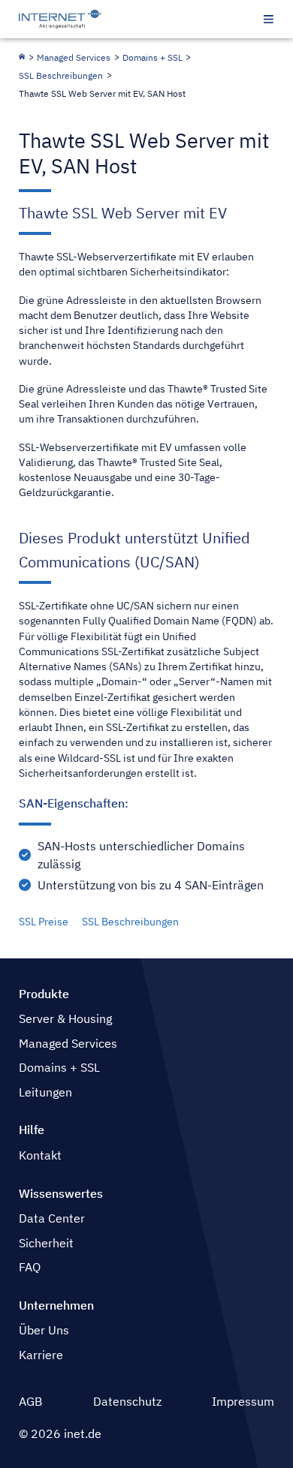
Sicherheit (46, 1242)
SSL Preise (43, 921)
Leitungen (45, 1091)
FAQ (30, 1266)
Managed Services (73, 57)
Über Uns (44, 1329)
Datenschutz (127, 1401)
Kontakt (40, 1155)
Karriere (41, 1354)
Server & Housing (65, 1018)
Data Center (52, 1218)
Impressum (243, 1401)
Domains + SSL (152, 57)
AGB (30, 1401)
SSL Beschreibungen (61, 75)
